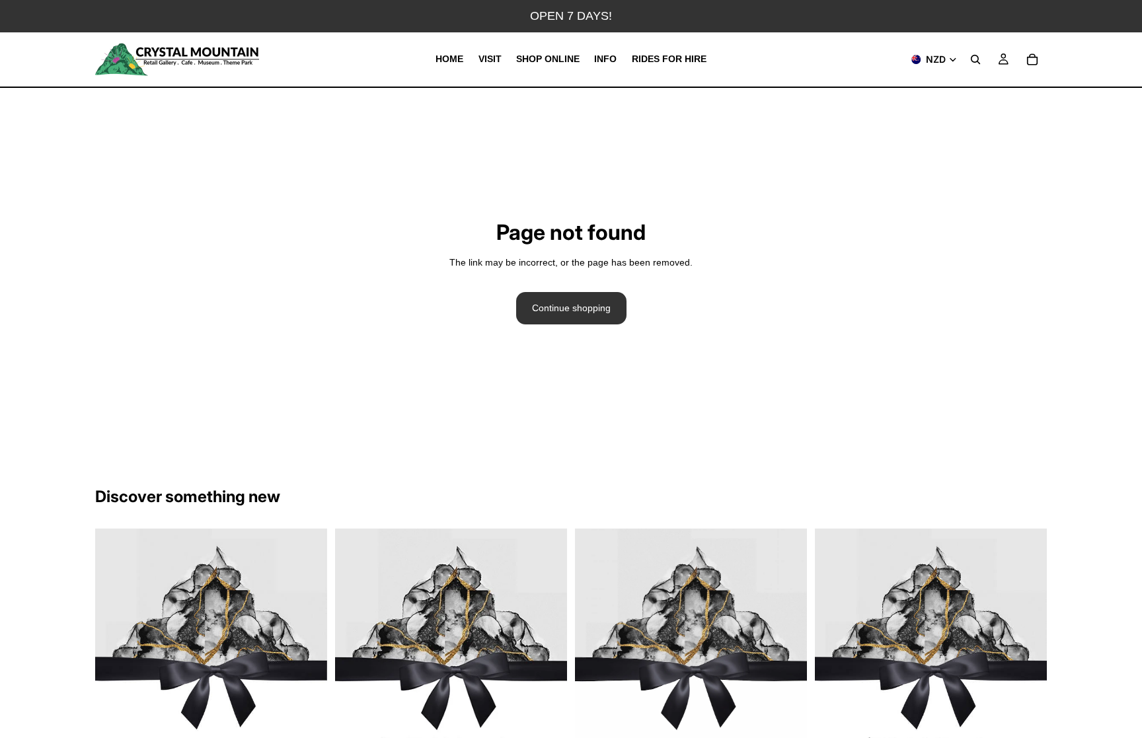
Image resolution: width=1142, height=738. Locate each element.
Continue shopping (571, 308)
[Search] (975, 59)
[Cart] (1032, 59)
